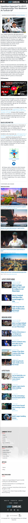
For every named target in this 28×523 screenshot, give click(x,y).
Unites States (6, 450)
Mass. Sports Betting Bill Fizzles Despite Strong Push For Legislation (13, 206)
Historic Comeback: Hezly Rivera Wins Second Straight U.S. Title (18, 298)
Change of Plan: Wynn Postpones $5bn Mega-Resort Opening (18, 353)
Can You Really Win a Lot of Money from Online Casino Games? (18, 377)
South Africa (6, 456)
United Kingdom (7, 452)
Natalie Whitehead (12, 208)
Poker (4, 441)
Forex (4, 439)
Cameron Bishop (16, 283)
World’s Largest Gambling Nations (19, 417)
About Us (6, 500)
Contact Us (14, 500)
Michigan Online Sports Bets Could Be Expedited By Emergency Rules (13, 272)
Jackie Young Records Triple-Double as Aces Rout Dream (18, 309)
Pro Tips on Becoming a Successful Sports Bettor (18, 396)
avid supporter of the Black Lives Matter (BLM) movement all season (14, 135)
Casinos (5, 437)
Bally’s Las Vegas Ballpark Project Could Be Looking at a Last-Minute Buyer (18, 288)
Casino (3, 287)
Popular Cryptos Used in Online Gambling (18, 387)
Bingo (4, 435)
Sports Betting (6, 443)
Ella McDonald (12, 230)
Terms (10, 503)
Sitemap (16, 503)
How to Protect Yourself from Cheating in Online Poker (18, 407)
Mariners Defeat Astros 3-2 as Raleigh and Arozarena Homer (19, 334)
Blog (4, 469)
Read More (15, 380)
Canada (5, 454)
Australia (5, 458)
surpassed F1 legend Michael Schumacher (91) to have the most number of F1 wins (13, 110)
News (4, 467)
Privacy (21, 500)
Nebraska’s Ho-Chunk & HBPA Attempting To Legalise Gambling (12, 228)
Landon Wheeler (20, 15)
